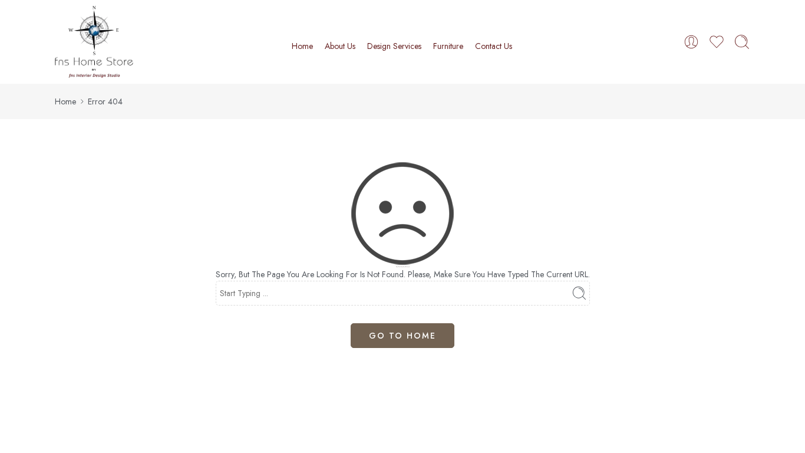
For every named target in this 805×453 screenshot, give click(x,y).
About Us (340, 46)
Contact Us (493, 46)
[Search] (742, 42)
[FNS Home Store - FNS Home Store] (94, 42)
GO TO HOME (402, 336)
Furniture (448, 46)
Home (302, 46)
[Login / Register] (691, 42)
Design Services (394, 46)
